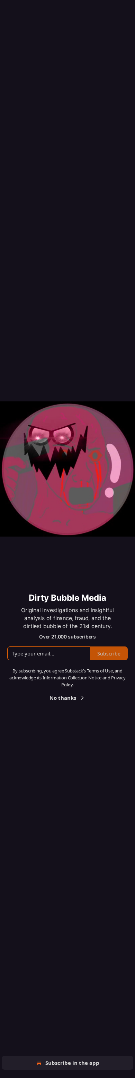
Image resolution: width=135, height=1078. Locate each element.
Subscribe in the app (72, 1062)
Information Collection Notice (72, 678)
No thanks (63, 697)
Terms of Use (100, 671)
